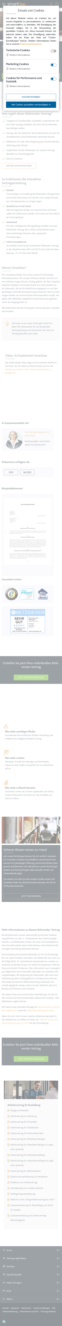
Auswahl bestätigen (31, 97)
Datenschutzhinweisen (30, 44)
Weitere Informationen (18, 55)
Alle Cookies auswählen (31, 104)
